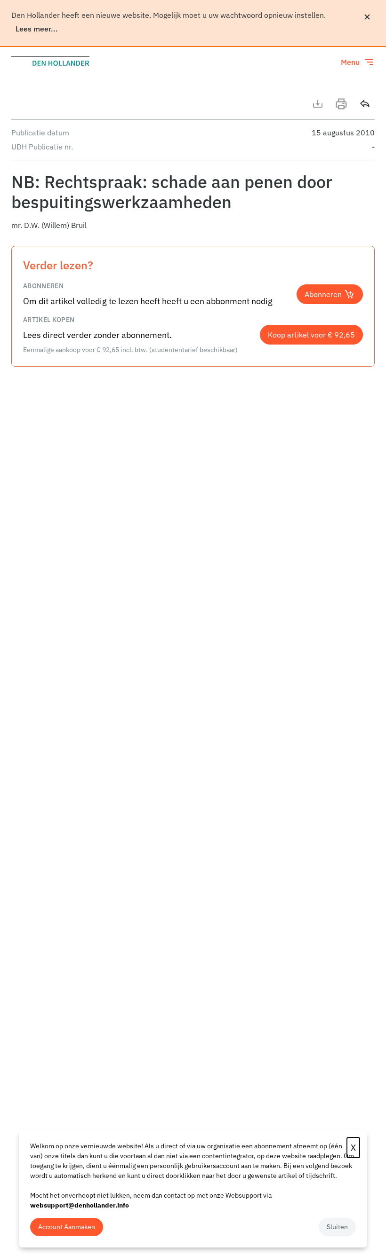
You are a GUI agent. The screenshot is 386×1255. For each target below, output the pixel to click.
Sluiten (337, 1227)
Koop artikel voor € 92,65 (311, 334)
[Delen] (365, 104)
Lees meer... (37, 28)
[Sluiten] (367, 16)
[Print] (341, 104)
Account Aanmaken (66, 1227)
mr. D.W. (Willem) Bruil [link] (49, 225)
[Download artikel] (318, 104)
